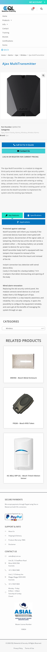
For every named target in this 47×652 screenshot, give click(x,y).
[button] (43, 75)
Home (4, 16)
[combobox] (23, 328)
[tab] (12, 215)
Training (5, 32)
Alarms (10, 55)
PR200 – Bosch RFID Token (23, 423)
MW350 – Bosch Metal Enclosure (23, 378)
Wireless (23, 55)
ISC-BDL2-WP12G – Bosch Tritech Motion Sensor (23, 477)
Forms (4, 45)
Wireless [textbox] (23, 328)
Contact (5, 28)
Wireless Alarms (33, 132)
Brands (5, 37)
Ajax (16, 55)
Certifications (7, 41)
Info (4, 24)
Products (6, 20)
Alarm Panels (9, 132)
